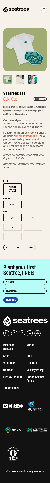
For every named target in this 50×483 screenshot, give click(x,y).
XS (12, 217)
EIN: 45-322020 (12, 376)
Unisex (13, 204)
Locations (32, 362)
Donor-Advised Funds (36, 378)
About (30, 344)
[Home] (16, 9)
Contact (8, 369)
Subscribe (11, 300)
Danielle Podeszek (26, 135)
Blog (29, 355)
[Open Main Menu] (44, 9)
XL (12, 236)
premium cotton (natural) (12, 189)
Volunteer (9, 362)
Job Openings (11, 387)
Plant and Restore (9, 346)
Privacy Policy (35, 369)
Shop (6, 355)
